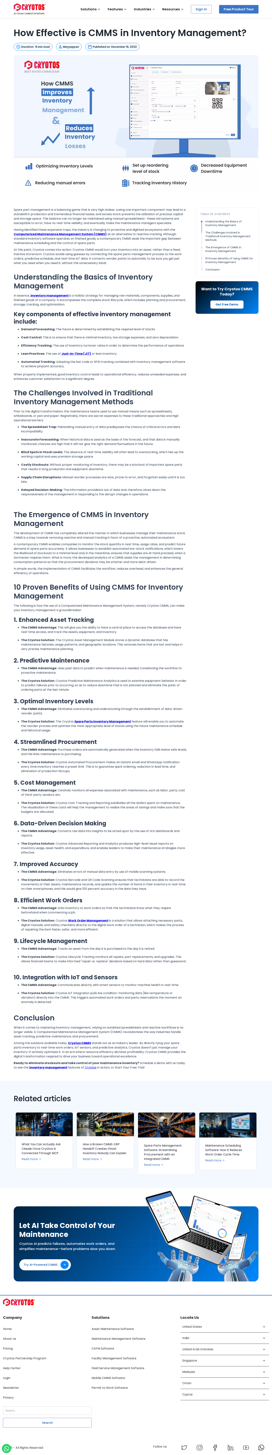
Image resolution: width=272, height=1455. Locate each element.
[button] (90, 9)
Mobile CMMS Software (108, 1378)
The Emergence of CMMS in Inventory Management (223, 249)
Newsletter (11, 1388)
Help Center (12, 1368)
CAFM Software (103, 1348)
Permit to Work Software (110, 1388)
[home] (30, 9)
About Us (9, 1339)
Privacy (8, 1397)
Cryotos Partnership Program (24, 1358)
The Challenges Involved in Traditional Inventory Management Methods (228, 236)
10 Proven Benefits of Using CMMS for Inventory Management (229, 260)
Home (7, 1329)
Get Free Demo (227, 304)
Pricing (8, 1348)
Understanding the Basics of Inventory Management (223, 223)
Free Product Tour (239, 9)
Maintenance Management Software (118, 1339)
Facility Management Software (114, 1358)
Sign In (201, 9)
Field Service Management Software (118, 1368)
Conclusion (212, 269)
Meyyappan (71, 47)
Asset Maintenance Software (113, 1329)
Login (6, 1378)
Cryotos (90, 1067)
